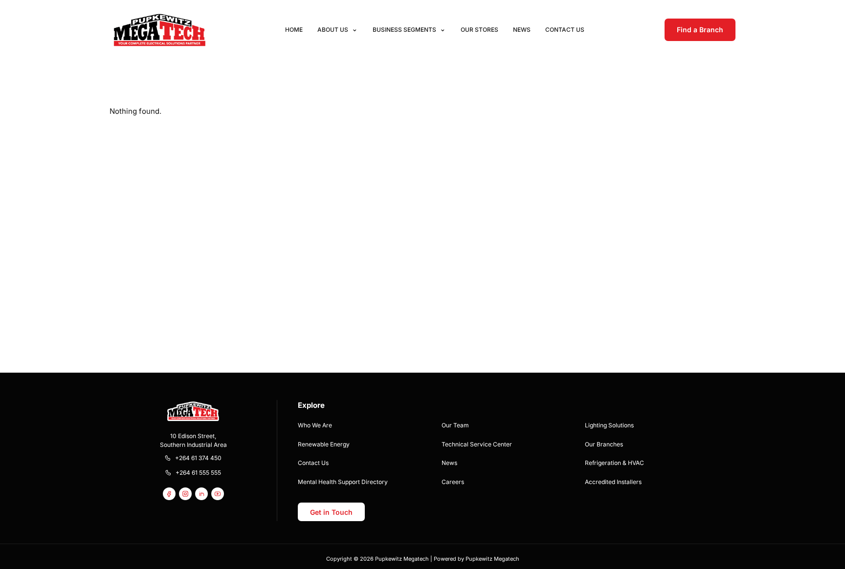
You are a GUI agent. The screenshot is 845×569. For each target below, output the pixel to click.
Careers (453, 481)
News (522, 29)
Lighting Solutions (609, 425)
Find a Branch (700, 29)
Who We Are (315, 425)
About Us (332, 29)
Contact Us (564, 29)
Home (294, 29)
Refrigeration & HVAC (614, 462)
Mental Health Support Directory (343, 481)
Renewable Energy (324, 444)
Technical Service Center (477, 444)
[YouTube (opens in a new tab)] (217, 493)
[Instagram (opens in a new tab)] (185, 493)
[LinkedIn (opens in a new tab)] (201, 493)
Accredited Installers (613, 481)
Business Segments (404, 29)
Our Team (455, 425)
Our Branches (604, 444)
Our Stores (479, 29)
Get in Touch (331, 512)
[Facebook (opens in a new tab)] (169, 493)
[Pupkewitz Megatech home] (160, 29)
